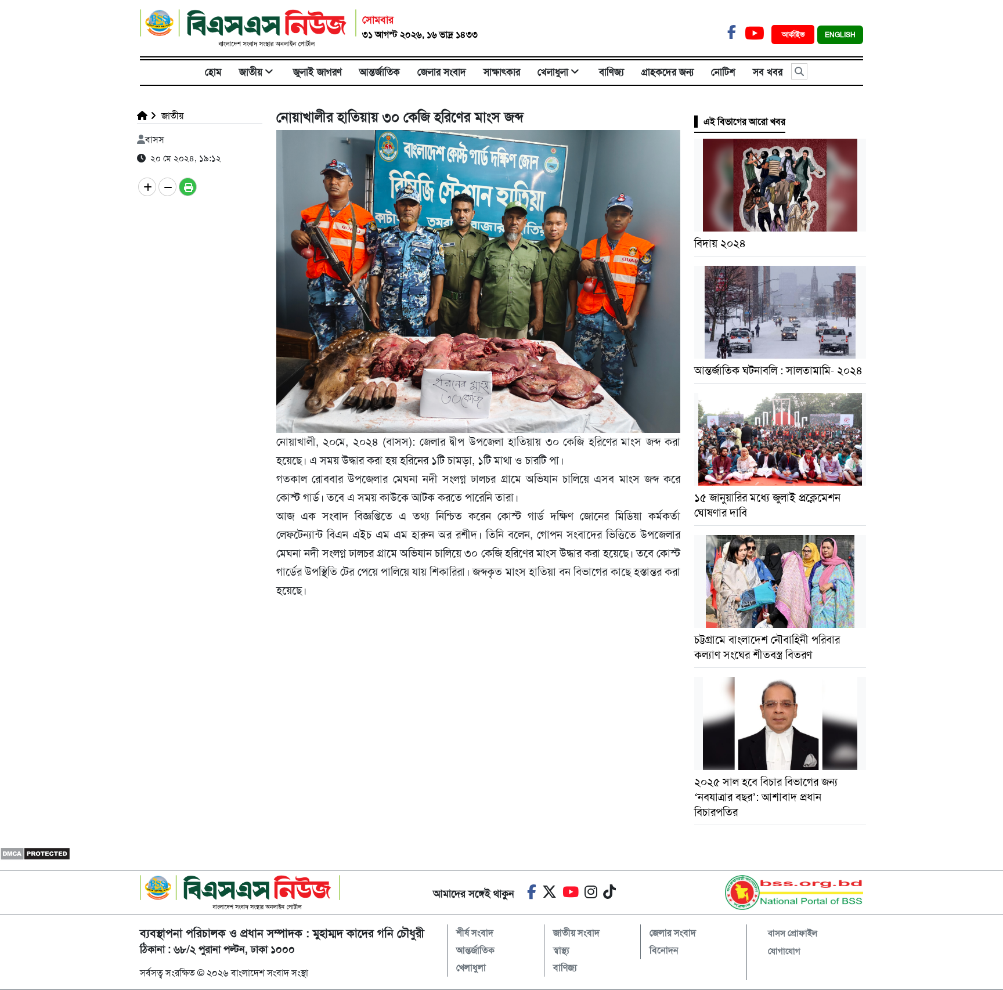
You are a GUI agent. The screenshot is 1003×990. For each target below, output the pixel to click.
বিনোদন (664, 950)
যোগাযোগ (784, 951)
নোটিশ (723, 72)
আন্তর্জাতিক (379, 72)
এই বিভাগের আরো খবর (744, 121)
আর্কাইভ (794, 34)
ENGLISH (840, 34)
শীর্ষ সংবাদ (474, 933)
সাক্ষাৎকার (502, 72)
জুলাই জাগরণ (317, 72)
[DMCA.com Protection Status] (35, 853)
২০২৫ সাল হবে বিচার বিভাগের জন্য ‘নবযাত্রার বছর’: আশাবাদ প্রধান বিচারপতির (766, 797)
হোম (213, 72)
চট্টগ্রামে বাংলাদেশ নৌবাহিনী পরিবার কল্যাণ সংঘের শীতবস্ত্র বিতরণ (767, 647)
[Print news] (188, 187)
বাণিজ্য (611, 72)
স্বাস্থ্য (561, 950)
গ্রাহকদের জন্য (667, 72)
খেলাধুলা (552, 72)
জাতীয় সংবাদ (576, 933)
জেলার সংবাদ (441, 72)
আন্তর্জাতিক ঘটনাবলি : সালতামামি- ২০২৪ (778, 370)
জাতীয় (250, 72)
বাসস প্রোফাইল (792, 933)
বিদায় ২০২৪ (720, 243)
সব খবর (767, 72)
